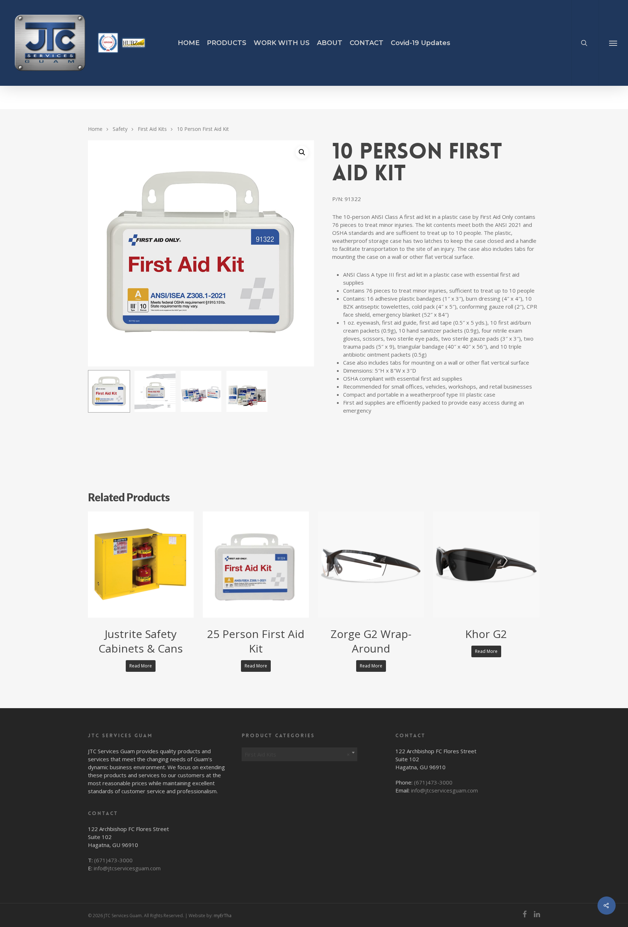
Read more (140, 666)
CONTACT (366, 43)
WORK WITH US (282, 43)
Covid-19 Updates (420, 43)
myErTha (223, 915)
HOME (189, 43)
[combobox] (300, 752)
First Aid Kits (152, 128)
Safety (120, 128)
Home (95, 128)
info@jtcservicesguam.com (127, 868)
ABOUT (329, 43)
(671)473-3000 (113, 860)
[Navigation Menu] (613, 43)
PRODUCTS (226, 43)
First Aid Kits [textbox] (297, 754)
